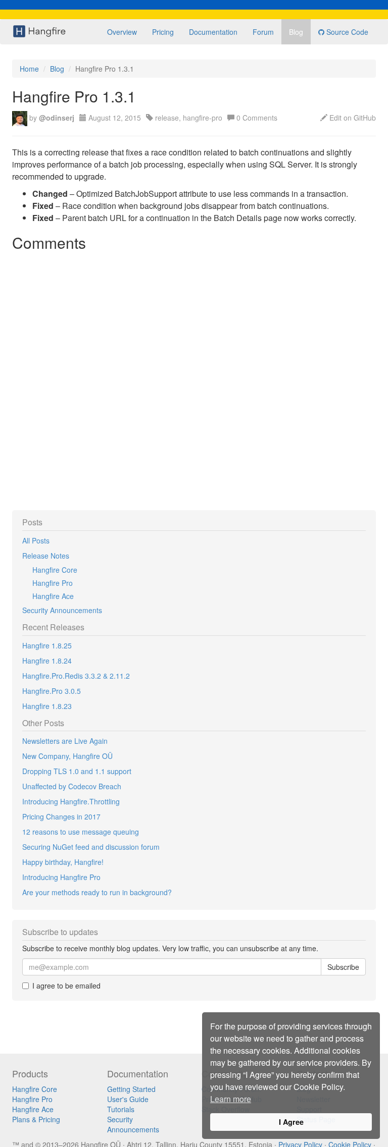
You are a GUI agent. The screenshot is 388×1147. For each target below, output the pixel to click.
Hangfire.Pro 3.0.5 (51, 691)
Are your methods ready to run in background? (97, 892)
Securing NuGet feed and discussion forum (91, 847)
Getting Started (131, 1089)
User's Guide (128, 1099)
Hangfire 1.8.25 (47, 645)
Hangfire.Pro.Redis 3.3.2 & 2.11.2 (76, 676)
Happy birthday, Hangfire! (63, 862)
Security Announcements (62, 610)
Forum (263, 32)
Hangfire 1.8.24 (47, 661)
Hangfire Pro (52, 583)
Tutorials (120, 1109)
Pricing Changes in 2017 (61, 816)
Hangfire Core (54, 570)
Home (29, 69)
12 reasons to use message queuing (80, 832)
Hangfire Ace (53, 596)
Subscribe (343, 967)
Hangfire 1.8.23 (47, 706)
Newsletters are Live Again (65, 741)
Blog (296, 32)
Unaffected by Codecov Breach (71, 786)
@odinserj (56, 118)
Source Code (346, 32)
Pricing (163, 32)
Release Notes (45, 556)
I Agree (291, 1122)
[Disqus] (194, 382)
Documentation (213, 32)
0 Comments (256, 118)
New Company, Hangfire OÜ (67, 756)
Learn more (230, 1099)
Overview (122, 32)
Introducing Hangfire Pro (61, 877)
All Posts (36, 540)
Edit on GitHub (352, 118)
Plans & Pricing (36, 1119)
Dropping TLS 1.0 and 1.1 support (76, 771)
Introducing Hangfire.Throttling (71, 801)
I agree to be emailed (66, 985)
